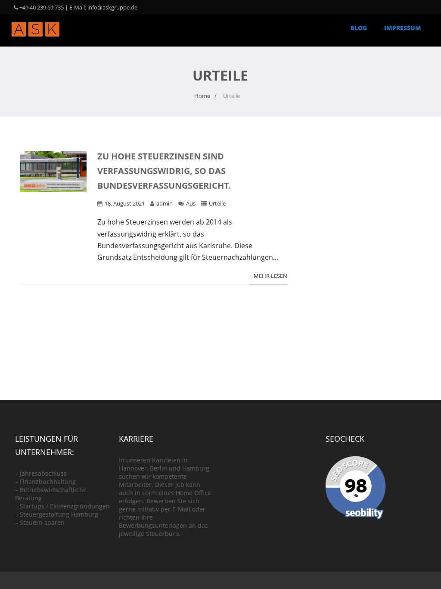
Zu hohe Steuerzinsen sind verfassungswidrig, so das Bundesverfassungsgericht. (164, 170)
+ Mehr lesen (268, 276)
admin (164, 203)
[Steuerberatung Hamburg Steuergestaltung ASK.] (35, 42)
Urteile (217, 203)
